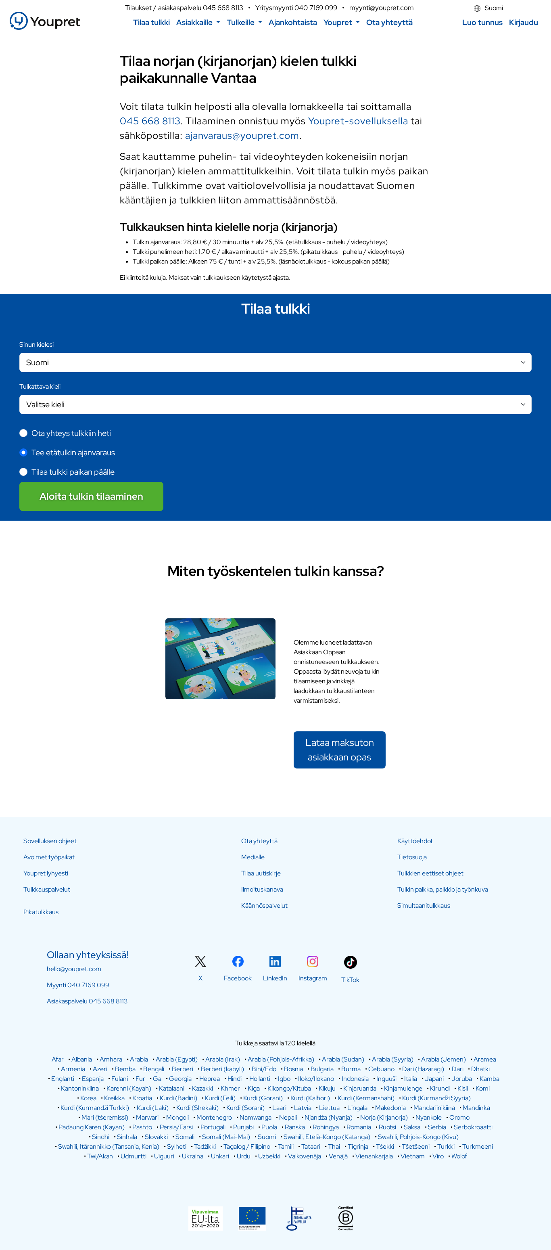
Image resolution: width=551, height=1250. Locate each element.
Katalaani (171, 1088)
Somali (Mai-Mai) (226, 1137)
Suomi (493, 8)
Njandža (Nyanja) (329, 1117)
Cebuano (381, 1069)
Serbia (437, 1127)
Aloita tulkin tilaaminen (91, 496)
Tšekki (385, 1146)
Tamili (286, 1146)
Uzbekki (269, 1156)
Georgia (180, 1078)
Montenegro (214, 1117)
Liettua (329, 1107)
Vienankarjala (374, 1156)
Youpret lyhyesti (45, 873)
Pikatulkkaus (40, 912)
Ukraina (192, 1156)
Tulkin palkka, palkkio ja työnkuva (442, 889)
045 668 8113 (223, 7)
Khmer (230, 1088)
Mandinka (476, 1107)
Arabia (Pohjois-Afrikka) (281, 1059)
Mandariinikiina (434, 1107)
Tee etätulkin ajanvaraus (73, 452)
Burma (351, 1069)
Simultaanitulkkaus (423, 905)
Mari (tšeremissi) (104, 1117)
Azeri (100, 1069)
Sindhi (100, 1137)
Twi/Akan (100, 1156)
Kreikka (114, 1098)
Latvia (302, 1107)
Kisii (462, 1088)
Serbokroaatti (473, 1127)
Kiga (254, 1088)
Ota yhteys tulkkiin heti (71, 433)
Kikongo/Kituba (289, 1088)
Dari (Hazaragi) (423, 1069)
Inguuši (386, 1078)
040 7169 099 (315, 7)
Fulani (119, 1078)
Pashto (142, 1127)
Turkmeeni (477, 1146)
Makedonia (390, 1107)
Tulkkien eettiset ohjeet (430, 873)
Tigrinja (358, 1146)
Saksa (412, 1127)
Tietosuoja (412, 857)
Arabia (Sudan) (343, 1059)
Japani (434, 1078)
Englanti (62, 1078)
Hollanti (259, 1078)
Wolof (459, 1156)
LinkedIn (275, 978)
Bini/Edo (264, 1069)
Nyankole (428, 1117)
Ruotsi (387, 1127)
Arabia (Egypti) (177, 1059)
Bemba (125, 1069)
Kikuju (327, 1088)
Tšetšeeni (416, 1146)
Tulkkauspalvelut (46, 889)
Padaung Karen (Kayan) (91, 1127)
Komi (483, 1088)
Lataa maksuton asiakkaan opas (339, 749)
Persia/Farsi (176, 1127)
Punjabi (243, 1127)
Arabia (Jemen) (443, 1059)
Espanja (93, 1078)
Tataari (310, 1146)
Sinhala (127, 1137)
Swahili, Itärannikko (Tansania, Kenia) (108, 1146)
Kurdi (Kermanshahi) (366, 1098)
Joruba (461, 1078)
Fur (140, 1078)
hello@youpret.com (74, 969)
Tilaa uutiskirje (261, 873)
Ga (157, 1078)
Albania (81, 1059)
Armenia (73, 1069)
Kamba (489, 1078)
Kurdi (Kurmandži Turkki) (95, 1107)
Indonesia (355, 1078)
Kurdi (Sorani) (245, 1107)
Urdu (243, 1156)
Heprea (209, 1078)
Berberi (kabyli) (222, 1069)
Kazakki (202, 1088)
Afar (58, 1059)
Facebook (238, 978)
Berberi (182, 1069)
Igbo (284, 1078)
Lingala (357, 1107)
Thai (334, 1146)
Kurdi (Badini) (178, 1098)
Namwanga (255, 1117)
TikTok (350, 980)
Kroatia (142, 1098)
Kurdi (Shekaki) (197, 1107)
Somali (184, 1137)
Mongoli (177, 1117)
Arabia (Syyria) (392, 1059)
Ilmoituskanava (262, 889)
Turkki (446, 1146)
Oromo (459, 1117)
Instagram (312, 978)
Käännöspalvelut (264, 905)
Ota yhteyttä (259, 841)
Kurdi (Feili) (220, 1098)
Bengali (153, 1069)
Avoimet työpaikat (49, 857)
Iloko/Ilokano (316, 1078)
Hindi (234, 1078)
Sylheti (176, 1146)
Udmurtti (133, 1156)
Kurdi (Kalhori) (310, 1098)
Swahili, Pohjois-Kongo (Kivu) (418, 1137)
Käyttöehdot (415, 841)
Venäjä (338, 1156)
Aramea (485, 1059)
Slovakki (156, 1137)
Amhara (111, 1059)
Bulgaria (322, 1069)
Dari (457, 1069)
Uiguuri (164, 1156)
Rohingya (326, 1127)
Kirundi (440, 1088)
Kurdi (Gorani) (263, 1098)
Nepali (288, 1117)
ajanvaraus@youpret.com (242, 135)
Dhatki (480, 1069)
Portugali (212, 1127)
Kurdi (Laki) (153, 1107)
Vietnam (413, 1156)
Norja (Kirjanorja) (384, 1117)
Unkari (220, 1156)
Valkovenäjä (304, 1156)
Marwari (147, 1117)
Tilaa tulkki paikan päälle (73, 472)
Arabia (139, 1059)
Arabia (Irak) (222, 1059)
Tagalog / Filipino (246, 1146)
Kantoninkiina (80, 1088)
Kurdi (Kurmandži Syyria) (436, 1098)
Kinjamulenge (403, 1088)
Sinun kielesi (36, 344)
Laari (279, 1107)
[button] (198, 22)
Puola (269, 1127)
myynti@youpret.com (381, 7)
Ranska (295, 1127)
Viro (438, 1156)
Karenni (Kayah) (128, 1088)
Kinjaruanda (359, 1088)
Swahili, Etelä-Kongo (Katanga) (327, 1137)
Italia (410, 1078)
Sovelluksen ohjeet (50, 841)
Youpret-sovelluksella (358, 121)
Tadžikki (205, 1146)
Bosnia (293, 1069)
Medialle (253, 857)
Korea (88, 1098)
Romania (358, 1127)
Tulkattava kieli (40, 386)
